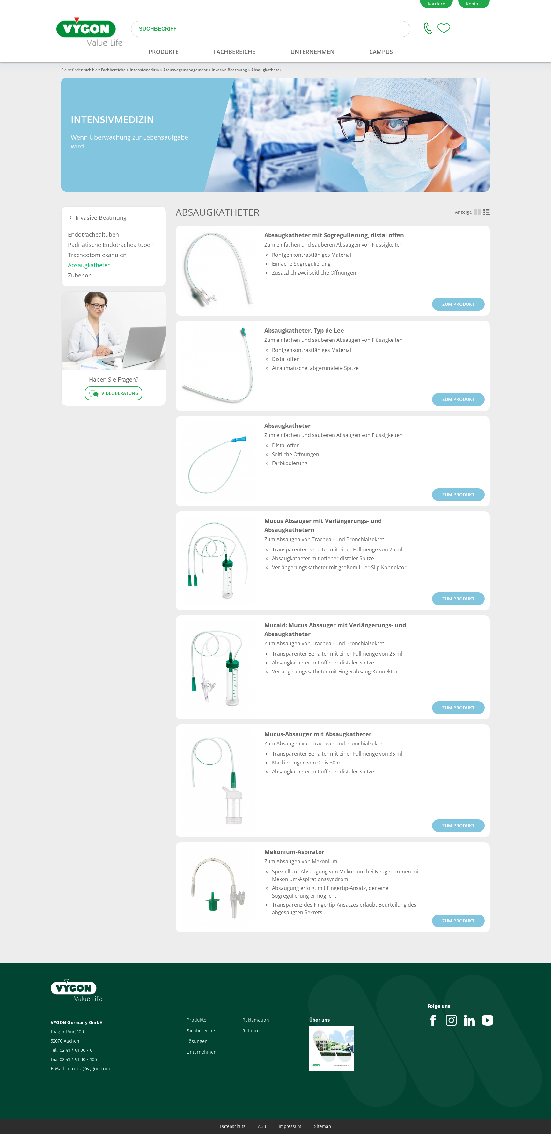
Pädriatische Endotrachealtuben (111, 244)
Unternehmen (202, 1052)
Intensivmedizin (144, 70)
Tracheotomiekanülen (97, 255)
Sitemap (322, 1126)
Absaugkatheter (89, 265)
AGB (262, 1126)
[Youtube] (491, 1020)
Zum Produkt (458, 304)
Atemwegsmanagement (185, 70)
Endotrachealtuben (93, 234)
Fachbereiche (113, 70)
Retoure (251, 1031)
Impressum (290, 1126)
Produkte (196, 1020)
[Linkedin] (473, 1020)
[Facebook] (437, 1020)
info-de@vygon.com (88, 1069)
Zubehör (79, 275)
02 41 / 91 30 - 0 (76, 1050)
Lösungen (197, 1041)
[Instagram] (455, 1020)
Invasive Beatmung (229, 70)
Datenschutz (232, 1126)
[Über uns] (363, 1048)
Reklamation (255, 1020)
